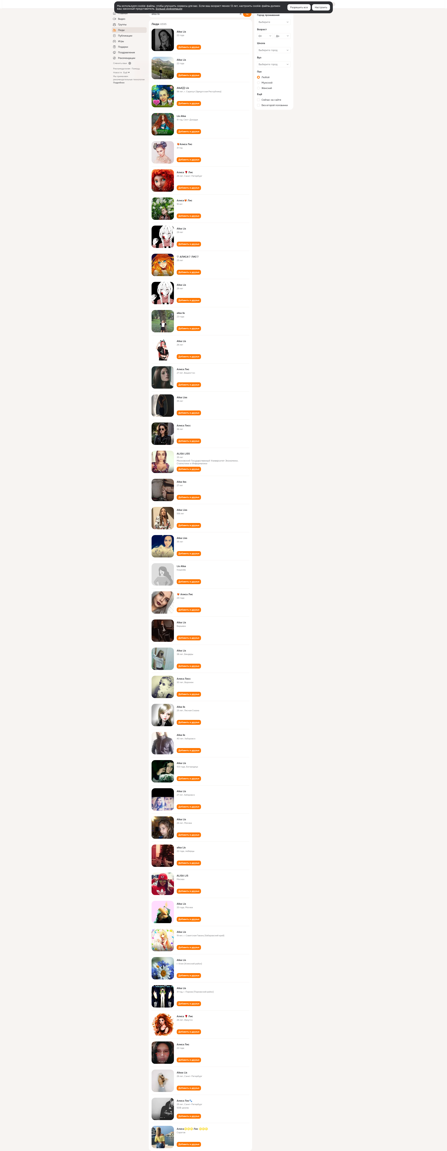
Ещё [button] (125, 72)
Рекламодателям (121, 68)
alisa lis (181, 313)
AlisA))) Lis (183, 87)
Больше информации (169, 8)
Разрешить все (299, 7)
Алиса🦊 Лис (184, 200)
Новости (117, 72)
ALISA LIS (182, 875)
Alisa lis (181, 706)
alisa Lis (181, 847)
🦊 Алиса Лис (185, 594)
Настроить (321, 7)
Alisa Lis (181, 31)
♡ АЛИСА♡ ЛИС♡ (188, 256)
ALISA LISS (183, 453)
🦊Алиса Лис (184, 144)
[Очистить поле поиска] (240, 13)
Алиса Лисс (184, 425)
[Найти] (247, 14)
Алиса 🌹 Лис (185, 172)
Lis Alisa (181, 116)
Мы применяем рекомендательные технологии (129, 79)
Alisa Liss (182, 397)
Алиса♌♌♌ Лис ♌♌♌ (192, 1128)
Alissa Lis (182, 1072)
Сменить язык (120, 63)
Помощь (136, 68)
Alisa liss (181, 481)
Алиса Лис (183, 369)
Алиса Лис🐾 (184, 1100)
